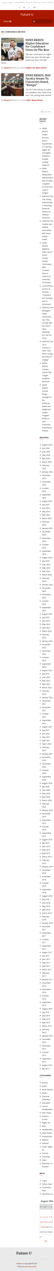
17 (41, 1227)
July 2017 (45, 956)
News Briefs (41, 68)
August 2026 (47, 445)
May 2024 (46, 568)
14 (49, 1222)
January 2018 (47, 923)
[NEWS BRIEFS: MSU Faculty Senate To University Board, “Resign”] (12, 84)
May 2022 (46, 680)
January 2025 (47, 528)
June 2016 (46, 1015)
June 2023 (46, 621)
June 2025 (46, 508)
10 (41, 1222)
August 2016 (47, 1009)
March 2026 (47, 462)
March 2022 (47, 687)
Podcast (45, 1143)
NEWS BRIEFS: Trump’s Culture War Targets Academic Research (47, 372)
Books (44, 1093)
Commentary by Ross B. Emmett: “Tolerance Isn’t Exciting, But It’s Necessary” (47, 295)
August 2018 (47, 896)
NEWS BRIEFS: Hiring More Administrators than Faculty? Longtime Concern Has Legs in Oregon (48, 180)
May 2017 (46, 962)
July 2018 (45, 899)
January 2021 (47, 754)
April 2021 (46, 740)
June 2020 (46, 790)
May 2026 (46, 455)
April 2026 (46, 458)
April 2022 (46, 684)
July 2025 (45, 504)
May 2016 (46, 1019)
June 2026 (46, 451)
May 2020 (46, 793)
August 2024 (47, 557)
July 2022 (45, 674)
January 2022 (47, 697)
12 (45, 1222)
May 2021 (46, 737)
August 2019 (47, 839)
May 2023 (46, 624)
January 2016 (47, 1036)
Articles (45, 1082)
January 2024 (47, 584)
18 (43, 1227)
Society (45, 1153)
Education (46, 1103)
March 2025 (47, 518)
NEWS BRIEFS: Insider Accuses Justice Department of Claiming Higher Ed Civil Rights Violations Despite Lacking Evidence (47, 146)
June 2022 (46, 677)
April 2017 (46, 966)
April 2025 (46, 515)
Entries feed (47, 1184)
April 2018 (46, 909)
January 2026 (47, 472)
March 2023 (47, 631)
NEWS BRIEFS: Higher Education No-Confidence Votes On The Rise (37, 44)
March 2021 (47, 744)
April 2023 (46, 627)
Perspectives (47, 1136)
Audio (44, 1086)
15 (51, 1222)
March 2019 (47, 857)
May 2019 (46, 850)
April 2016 (46, 1022)
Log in (44, 1180)
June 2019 (46, 846)
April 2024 (46, 571)
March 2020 (47, 800)
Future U (27, 14)
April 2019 (46, 853)
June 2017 (46, 959)
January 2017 (47, 979)
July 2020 (45, 786)
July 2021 (45, 730)
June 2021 (46, 733)
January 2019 (47, 866)
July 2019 (45, 843)
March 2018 (47, 913)
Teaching (45, 1156)
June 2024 (46, 564)
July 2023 (45, 617)
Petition (45, 1140)
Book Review (47, 1089)
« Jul (45, 1241)
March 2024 (47, 575)
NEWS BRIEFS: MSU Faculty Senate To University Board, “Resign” (38, 80)
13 (47, 1222)
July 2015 (45, 1068)
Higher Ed (30, 68)
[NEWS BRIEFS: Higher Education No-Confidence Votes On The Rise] (12, 49)
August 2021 (47, 727)
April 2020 (46, 797)
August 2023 (47, 614)
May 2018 (46, 906)
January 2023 (47, 641)
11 (43, 1222)
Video (44, 1160)
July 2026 (45, 448)
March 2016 (47, 1026)
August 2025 (47, 501)
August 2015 (47, 1065)
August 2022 (47, 670)
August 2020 (47, 783)
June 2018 (46, 903)
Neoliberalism (47, 1129)
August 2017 (47, 952)
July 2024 (45, 561)
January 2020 (47, 810)
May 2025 (46, 511)
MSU (29, 100)
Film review (46, 1113)
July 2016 (45, 1012)
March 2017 (47, 969)
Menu (6, 21)
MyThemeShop (31, 1266)
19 (45, 1227)
